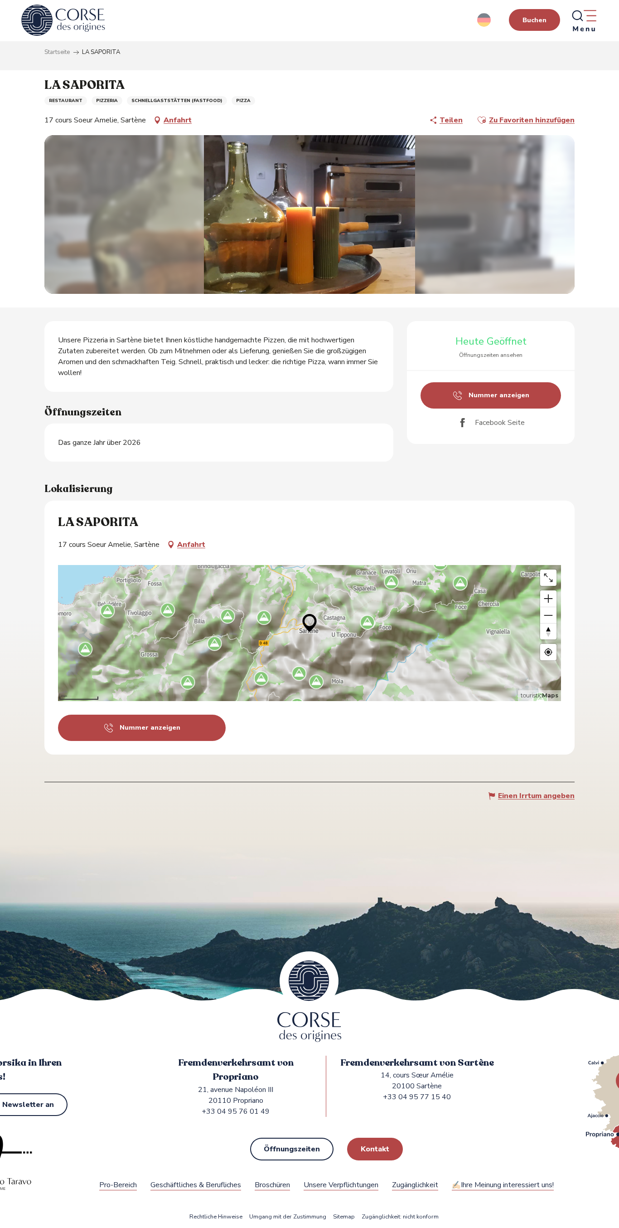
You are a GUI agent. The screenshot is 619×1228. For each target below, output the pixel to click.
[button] (484, 20)
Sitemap (344, 1217)
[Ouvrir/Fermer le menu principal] (583, 20)
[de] (484, 20)
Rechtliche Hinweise (215, 1217)
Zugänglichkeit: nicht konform (400, 1217)
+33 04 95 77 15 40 (417, 1097)
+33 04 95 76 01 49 (236, 1111)
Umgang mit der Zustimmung (287, 1217)
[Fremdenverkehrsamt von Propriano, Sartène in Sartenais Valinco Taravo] (63, 20)
